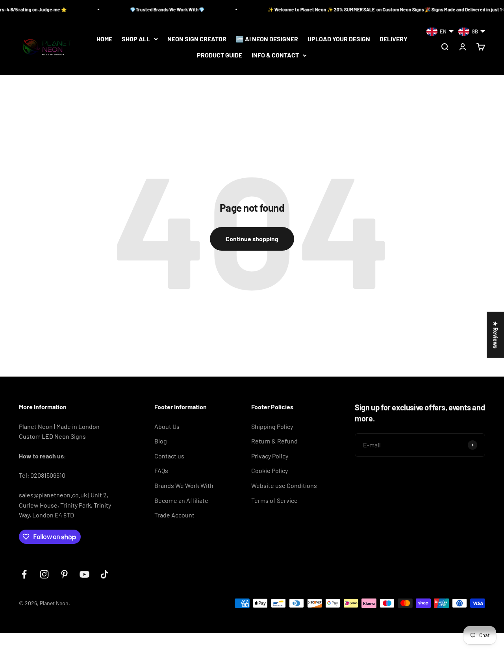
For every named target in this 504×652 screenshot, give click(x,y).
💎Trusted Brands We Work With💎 (158, 9)
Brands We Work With (183, 485)
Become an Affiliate (181, 500)
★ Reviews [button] (495, 334)
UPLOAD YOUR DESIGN (339, 38)
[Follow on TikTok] (104, 574)
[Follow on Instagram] (44, 574)
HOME (104, 38)
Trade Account (174, 515)
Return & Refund (274, 441)
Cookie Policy (269, 470)
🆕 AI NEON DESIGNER (267, 38)
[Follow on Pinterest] (64, 574)
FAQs (161, 470)
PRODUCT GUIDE (219, 55)
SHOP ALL (136, 38)
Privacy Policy (269, 456)
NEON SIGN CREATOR (196, 38)
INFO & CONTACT (275, 55)
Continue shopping (252, 238)
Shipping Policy (272, 426)
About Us (167, 426)
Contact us (169, 456)
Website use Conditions (284, 485)
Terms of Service (274, 500)
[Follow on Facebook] (24, 574)
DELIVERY (394, 38)
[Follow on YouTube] (84, 574)
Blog (160, 441)
